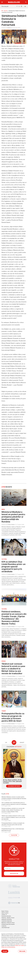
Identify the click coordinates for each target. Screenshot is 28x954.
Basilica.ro (14, 2)
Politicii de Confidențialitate (8, 947)
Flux (5, 794)
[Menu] (2, 2)
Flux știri (14, 835)
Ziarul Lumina (5, 912)
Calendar (14, 746)
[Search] (26, 2)
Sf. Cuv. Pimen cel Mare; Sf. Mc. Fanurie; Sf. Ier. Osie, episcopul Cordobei (12, 781)
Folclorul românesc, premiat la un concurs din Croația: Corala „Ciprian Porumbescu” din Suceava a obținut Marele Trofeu (14, 617)
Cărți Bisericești (5, 927)
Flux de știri (5, 6)
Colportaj (4, 925)
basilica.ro (9, 27)
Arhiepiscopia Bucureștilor (8, 924)
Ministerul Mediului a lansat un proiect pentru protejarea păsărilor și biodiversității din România (13, 517)
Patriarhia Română (6, 916)
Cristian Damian (11, 524)
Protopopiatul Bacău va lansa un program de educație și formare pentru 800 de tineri (13, 717)
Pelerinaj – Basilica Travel (8, 917)
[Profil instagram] (21, 6)
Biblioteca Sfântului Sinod (8, 922)
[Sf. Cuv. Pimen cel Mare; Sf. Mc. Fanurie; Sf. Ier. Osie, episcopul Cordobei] (14, 763)
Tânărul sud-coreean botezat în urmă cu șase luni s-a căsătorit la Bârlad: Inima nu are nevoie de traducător (13, 669)
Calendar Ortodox (14, 786)
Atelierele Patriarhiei (7, 919)
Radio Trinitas (5, 911)
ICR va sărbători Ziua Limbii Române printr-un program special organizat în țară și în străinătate (14, 567)
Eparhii (5, 10)
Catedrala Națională (7, 921)
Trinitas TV (4, 914)
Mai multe (22, 951)
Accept (5, 951)
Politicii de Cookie (19, 945)
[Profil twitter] (19, 6)
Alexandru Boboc (11, 676)
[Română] (25, 6)
